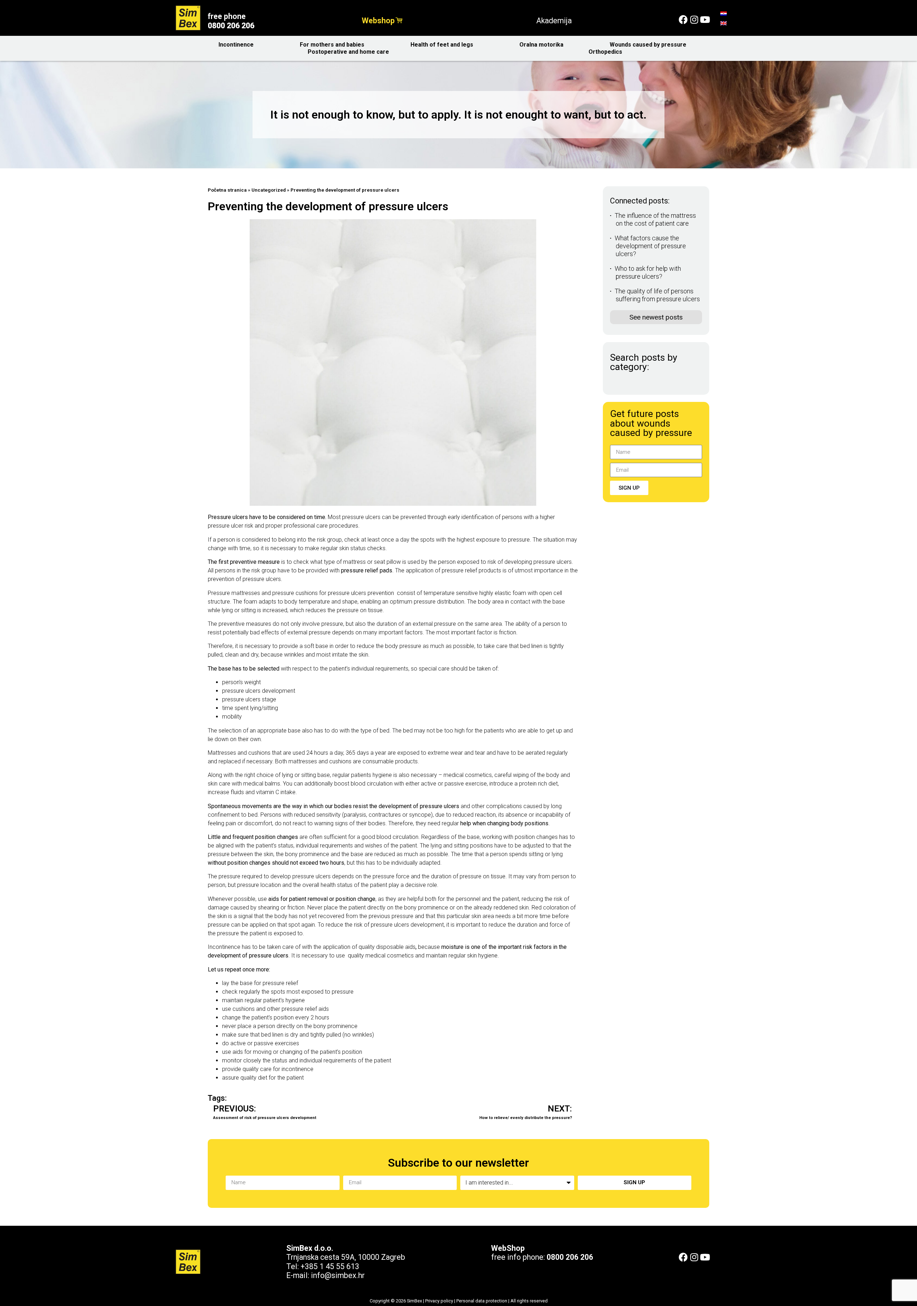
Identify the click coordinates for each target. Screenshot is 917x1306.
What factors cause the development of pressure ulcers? (650, 245)
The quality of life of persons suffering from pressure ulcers (657, 295)
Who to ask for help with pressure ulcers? (648, 272)
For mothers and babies (332, 44)
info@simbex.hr (338, 1275)
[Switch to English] (723, 23)
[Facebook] (683, 19)
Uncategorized (268, 190)
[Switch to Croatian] (723, 13)
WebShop (508, 1248)
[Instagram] (694, 19)
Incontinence (236, 44)
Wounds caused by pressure (648, 44)
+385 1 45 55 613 (330, 1266)
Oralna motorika (541, 44)
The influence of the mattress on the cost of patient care (655, 219)
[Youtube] (704, 19)
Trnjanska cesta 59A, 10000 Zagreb (345, 1257)
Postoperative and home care (348, 51)
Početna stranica (227, 190)
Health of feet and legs (442, 44)
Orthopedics (605, 51)
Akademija (554, 20)
